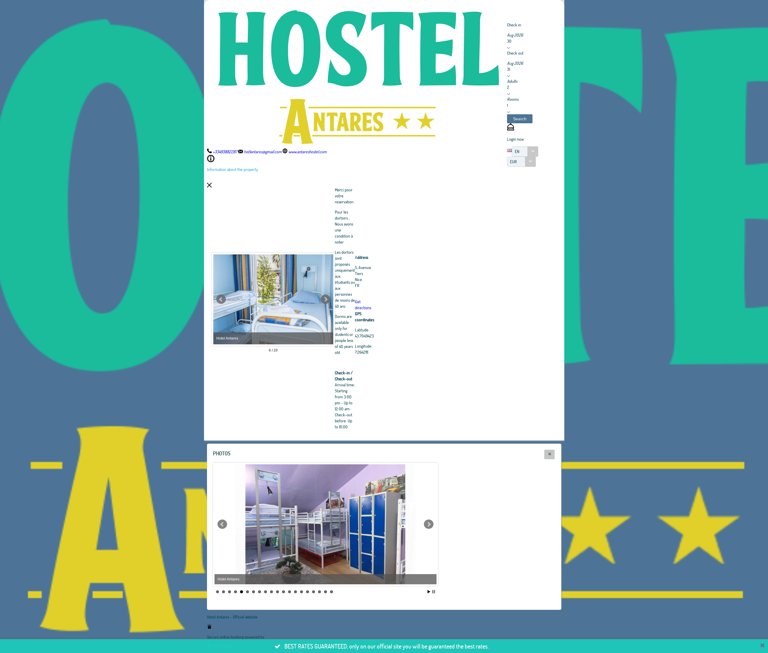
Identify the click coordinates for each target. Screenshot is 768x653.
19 (325, 591)
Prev (221, 299)
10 (271, 591)
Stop (433, 591)
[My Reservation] (510, 129)
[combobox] (525, 151)
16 (307, 591)
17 (313, 591)
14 (295, 591)
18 (319, 591)
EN (517, 151)
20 (331, 591)
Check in (514, 25)
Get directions (363, 304)
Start (429, 591)
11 (277, 591)
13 (289, 591)
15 (301, 591)
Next (325, 299)
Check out (515, 53)
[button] (519, 118)
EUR (513, 161)
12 (283, 591)
